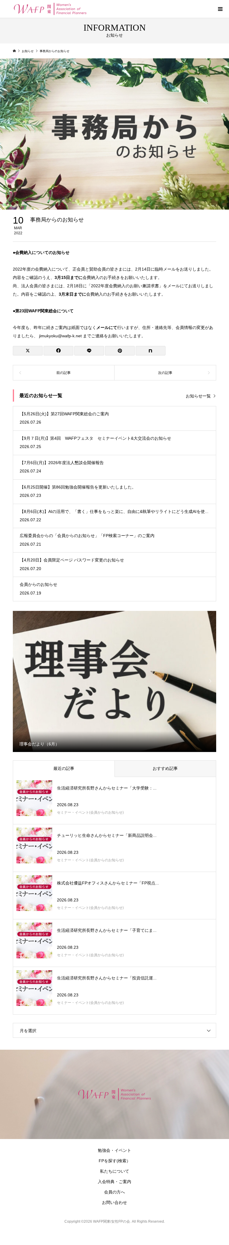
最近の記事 (63, 768)
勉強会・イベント (114, 1150)
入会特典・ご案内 (114, 1181)
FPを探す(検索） (115, 1160)
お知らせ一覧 (198, 396)
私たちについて (114, 1171)
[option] (114, 681)
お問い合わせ (114, 1202)
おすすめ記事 (165, 768)
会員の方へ (114, 1192)
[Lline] (89, 350)
